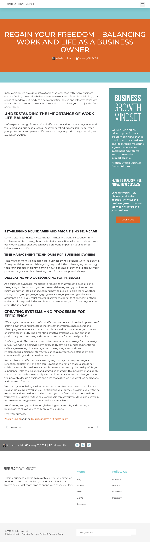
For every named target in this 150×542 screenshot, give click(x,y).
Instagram (117, 498)
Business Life (58, 445)
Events (79, 498)
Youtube (116, 485)
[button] (142, 4)
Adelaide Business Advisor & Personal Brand (43, 534)
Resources (81, 504)
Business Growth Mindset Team (49, 419)
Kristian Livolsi (12, 419)
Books (79, 492)
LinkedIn (116, 479)
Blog (78, 479)
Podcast (80, 485)
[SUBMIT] (133, 532)
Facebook (117, 492)
